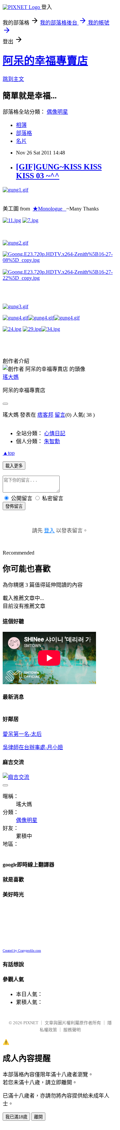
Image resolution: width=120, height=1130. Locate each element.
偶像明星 (57, 112)
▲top (9, 453)
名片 (21, 141)
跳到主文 (13, 79)
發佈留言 (14, 506)
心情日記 (54, 433)
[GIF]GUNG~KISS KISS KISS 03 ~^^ (59, 171)
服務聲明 (72, 1029)
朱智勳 (52, 441)
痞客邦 (45, 415)
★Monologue (49, 208)
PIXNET (30, 1022)
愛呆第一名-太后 (22, 734)
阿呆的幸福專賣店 (45, 61)
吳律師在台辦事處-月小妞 (33, 747)
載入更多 (14, 465)
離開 (38, 1116)
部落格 (24, 133)
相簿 (21, 125)
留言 (60, 415)
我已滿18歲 (16, 1116)
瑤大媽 (11, 377)
